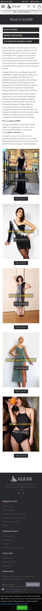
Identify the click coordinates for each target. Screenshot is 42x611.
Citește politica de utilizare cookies (14, 604)
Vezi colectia (21, 199)
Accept (23, 608)
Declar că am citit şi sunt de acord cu (15, 590)
